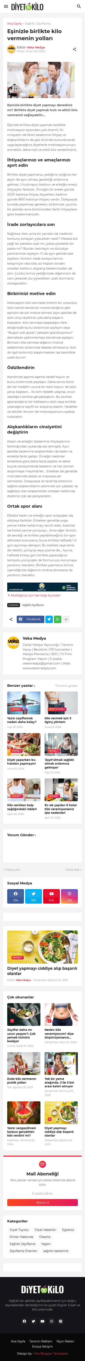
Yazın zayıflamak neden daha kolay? (22, 720)
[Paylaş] (74, 49)
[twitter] (33, 1321)
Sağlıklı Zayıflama (37, 23)
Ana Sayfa (14, 23)
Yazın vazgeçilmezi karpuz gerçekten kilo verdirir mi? (21, 1131)
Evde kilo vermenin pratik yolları (21, 1080)
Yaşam (46, 1244)
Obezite (44, 1237)
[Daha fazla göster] (66, 619)
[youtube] (42, 1321)
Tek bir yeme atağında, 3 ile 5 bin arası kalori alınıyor (59, 1082)
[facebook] (24, 1321)
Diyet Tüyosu (19, 1230)
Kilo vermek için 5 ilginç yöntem (58, 720)
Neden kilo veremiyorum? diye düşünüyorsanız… (59, 1033)
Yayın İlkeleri (65, 1341)
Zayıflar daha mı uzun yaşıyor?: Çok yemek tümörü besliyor (21, 1035)
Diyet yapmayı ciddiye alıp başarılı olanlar (42, 971)
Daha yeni (13, 870)
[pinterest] (60, 1321)
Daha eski (72, 870)
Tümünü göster (66, 685)
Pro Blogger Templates (51, 1353)
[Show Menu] (5, 6)
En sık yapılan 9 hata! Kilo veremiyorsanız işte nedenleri (61, 808)
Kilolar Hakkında (21, 1237)
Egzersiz (68, 1230)
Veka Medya (34, 638)
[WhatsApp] (57, 619)
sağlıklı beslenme (55, 1251)
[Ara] (79, 6)
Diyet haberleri (45, 1230)
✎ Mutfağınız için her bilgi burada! (33, 595)
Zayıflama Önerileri (23, 1251)
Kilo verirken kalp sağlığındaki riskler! (22, 807)
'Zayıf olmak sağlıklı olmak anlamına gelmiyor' (59, 763)
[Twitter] (49, 619)
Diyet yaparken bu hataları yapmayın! (21, 761)
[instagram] (51, 1321)
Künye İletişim (42, 1346)
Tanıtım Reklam (40, 1341)
